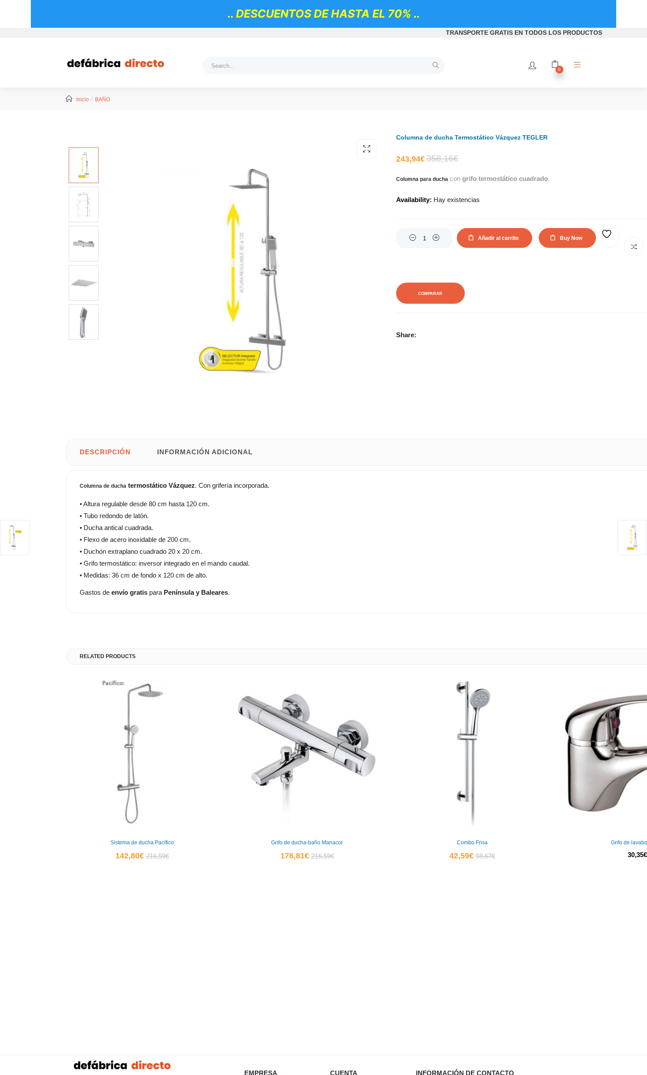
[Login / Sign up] (532, 65)
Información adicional (205, 452)
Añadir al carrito (498, 238)
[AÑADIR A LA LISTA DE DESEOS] (610, 237)
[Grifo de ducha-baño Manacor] (307, 754)
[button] (366, 149)
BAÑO (102, 99)
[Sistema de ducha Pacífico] (142, 754)
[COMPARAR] (633, 246)
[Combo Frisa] (472, 754)
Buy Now (571, 238)
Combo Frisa (472, 842)
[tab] (105, 452)
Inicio (82, 99)
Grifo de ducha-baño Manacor (307, 842)
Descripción (105, 452)
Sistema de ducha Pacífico (142, 842)
